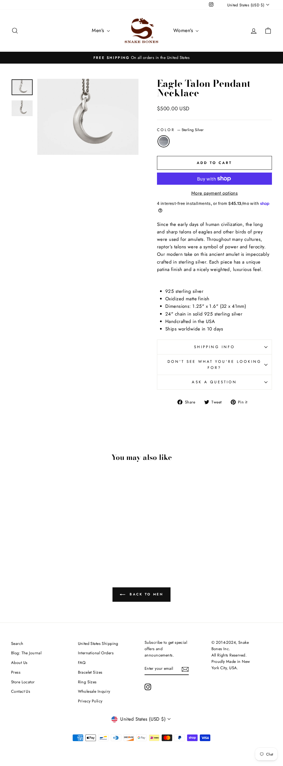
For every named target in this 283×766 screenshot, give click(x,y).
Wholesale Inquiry (94, 691)
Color (180, 129)
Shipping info (214, 347)
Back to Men (145, 594)
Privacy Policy (90, 701)
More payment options (214, 193)
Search (17, 643)
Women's (183, 30)
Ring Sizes (87, 682)
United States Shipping (98, 643)
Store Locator (23, 682)
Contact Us (20, 691)
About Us (19, 662)
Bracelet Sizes (90, 672)
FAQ (82, 662)
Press (15, 672)
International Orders (96, 653)
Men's (99, 30)
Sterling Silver (163, 141)
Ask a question (214, 382)
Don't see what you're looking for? (214, 364)
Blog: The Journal (26, 653)
